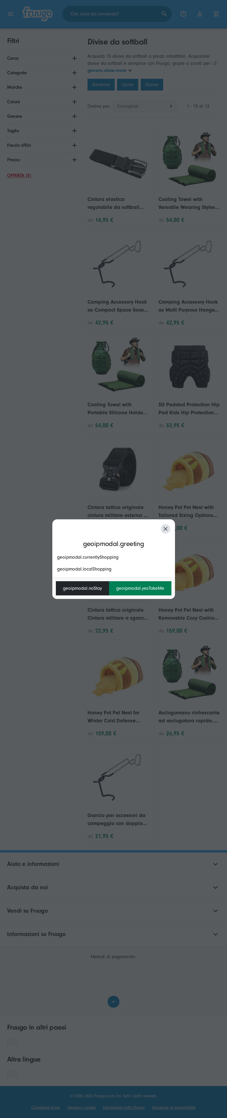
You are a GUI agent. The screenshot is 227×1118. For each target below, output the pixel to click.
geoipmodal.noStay (82, 588)
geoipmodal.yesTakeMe (140, 588)
